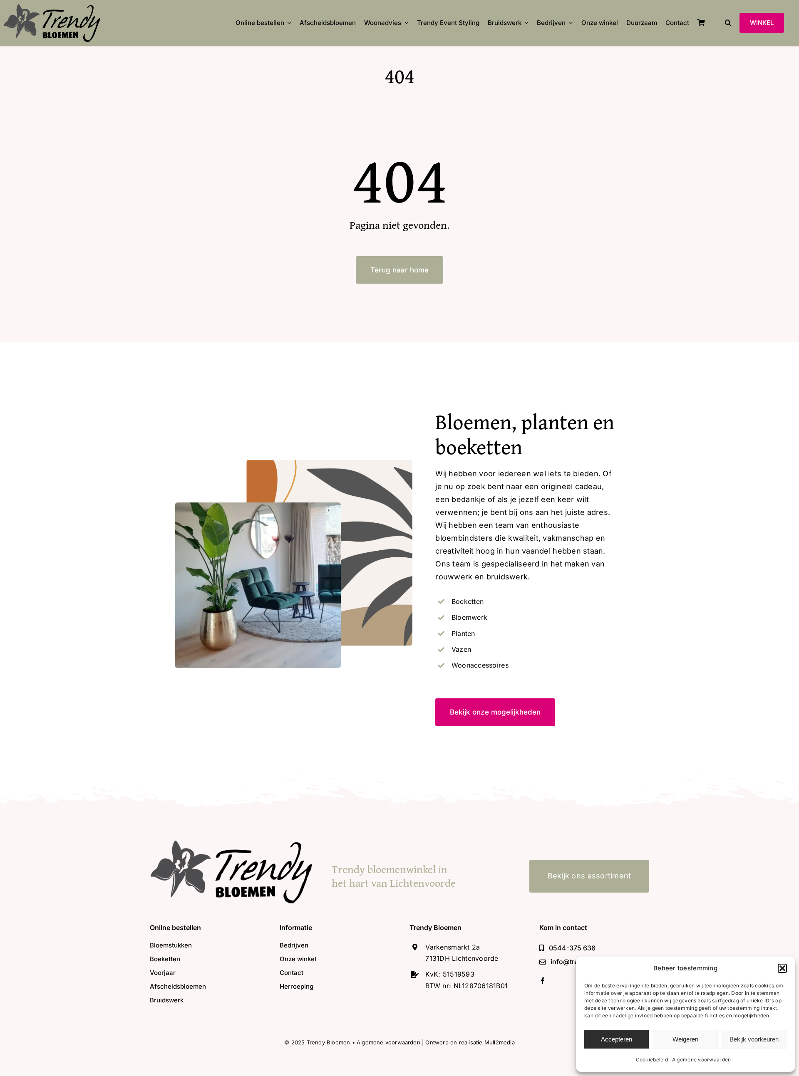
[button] (782, 968)
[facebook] (542, 980)
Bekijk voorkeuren (754, 1039)
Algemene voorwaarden (701, 1059)
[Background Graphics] (231, 844)
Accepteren (616, 1039)
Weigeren (685, 1039)
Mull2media (499, 1042)
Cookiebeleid (652, 1059)
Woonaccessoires (480, 665)
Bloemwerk (469, 617)
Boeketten (468, 601)
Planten (463, 633)
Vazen (461, 649)
